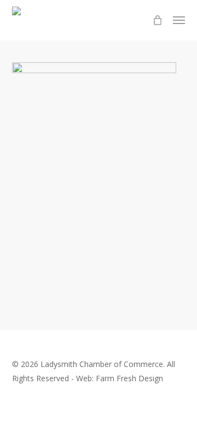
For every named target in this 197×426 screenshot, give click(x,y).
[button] (179, 20)
